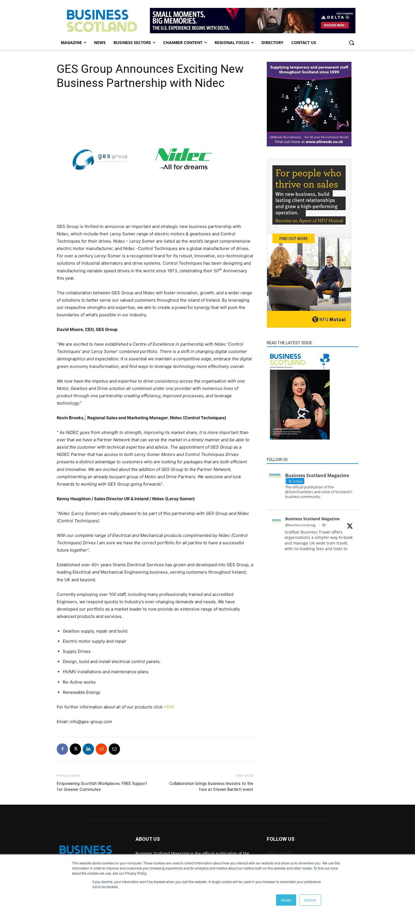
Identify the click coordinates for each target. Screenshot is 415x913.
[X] (75, 749)
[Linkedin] (88, 749)
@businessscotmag (300, 525)
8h (324, 525)
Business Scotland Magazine (312, 518)
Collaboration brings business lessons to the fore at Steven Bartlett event (211, 786)
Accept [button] (286, 899)
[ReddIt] (101, 749)
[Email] (114, 749)
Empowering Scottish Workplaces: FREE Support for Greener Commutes (102, 786)
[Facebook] (62, 749)
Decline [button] (310, 899)
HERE (169, 707)
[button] (351, 42)
